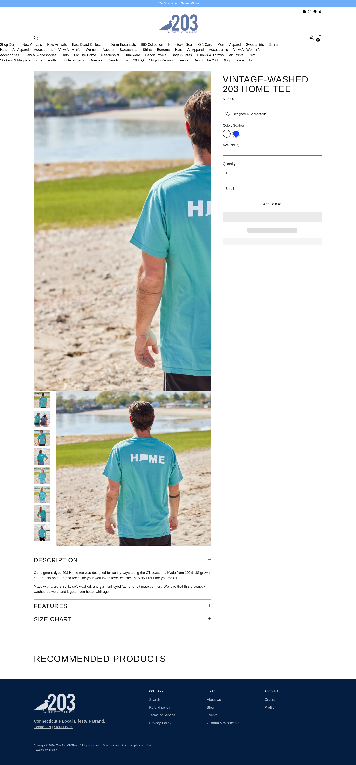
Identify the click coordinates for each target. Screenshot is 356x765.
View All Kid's (117, 60)
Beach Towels (155, 55)
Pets (252, 55)
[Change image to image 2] (42, 419)
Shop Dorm (8, 45)
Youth (51, 60)
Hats (3, 50)
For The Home (85, 55)
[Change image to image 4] (42, 456)
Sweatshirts (255, 45)
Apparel (235, 45)
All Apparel (20, 50)
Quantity (229, 164)
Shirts (273, 45)
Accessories (43, 50)
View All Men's (69, 50)
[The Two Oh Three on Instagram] (310, 11)
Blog (226, 60)
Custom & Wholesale (223, 723)
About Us (214, 700)
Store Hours (63, 727)
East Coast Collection (88, 45)
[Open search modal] (36, 38)
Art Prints (236, 55)
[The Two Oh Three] (178, 23)
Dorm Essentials (123, 45)
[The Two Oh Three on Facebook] (304, 11)
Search (154, 700)
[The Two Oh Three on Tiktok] (320, 11)
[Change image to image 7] (42, 513)
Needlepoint (110, 55)
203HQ (138, 60)
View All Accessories (40, 55)
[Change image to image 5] (42, 475)
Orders (270, 700)
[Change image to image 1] (42, 400)
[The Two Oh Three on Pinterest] (315, 11)
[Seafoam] (227, 134)
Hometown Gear (180, 45)
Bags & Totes (182, 55)
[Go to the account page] (311, 38)
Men (220, 45)
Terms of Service (162, 715)
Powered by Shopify (46, 749)
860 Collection (152, 45)
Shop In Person (161, 60)
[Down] (42, 539)
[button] (272, 217)
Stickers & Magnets (15, 60)
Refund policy (159, 707)
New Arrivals (32, 45)
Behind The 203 (206, 60)
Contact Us (243, 60)
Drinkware (132, 55)
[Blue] (236, 134)
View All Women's (247, 50)
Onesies (95, 60)
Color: (235, 125)
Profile (269, 707)
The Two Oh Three (67, 745)
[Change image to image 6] (42, 494)
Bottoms (163, 50)
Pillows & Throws (210, 55)
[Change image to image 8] (42, 532)
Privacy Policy (160, 723)
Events (183, 60)
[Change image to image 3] (42, 438)
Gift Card (205, 45)
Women (91, 50)
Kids (38, 60)
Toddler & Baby (72, 60)
